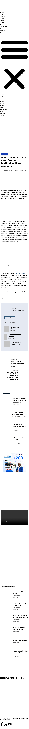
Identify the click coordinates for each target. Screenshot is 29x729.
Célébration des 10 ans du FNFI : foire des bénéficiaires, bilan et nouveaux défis (13, 162)
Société (2, 12)
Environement (3, 26)
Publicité (2, 32)
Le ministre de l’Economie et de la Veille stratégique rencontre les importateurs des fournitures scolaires (16, 328)
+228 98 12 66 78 (4, 710)
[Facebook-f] (2, 724)
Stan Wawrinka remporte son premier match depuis (20, 616)
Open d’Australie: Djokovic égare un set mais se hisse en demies (17, 364)
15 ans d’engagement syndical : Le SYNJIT (19, 628)
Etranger (2, 18)
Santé (1, 28)
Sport (1, 24)
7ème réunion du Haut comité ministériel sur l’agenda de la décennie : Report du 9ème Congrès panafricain (11, 376)
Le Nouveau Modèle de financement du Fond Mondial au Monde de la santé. (19, 413)
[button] (14, 64)
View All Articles (10, 317)
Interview (2, 30)
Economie (2, 16)
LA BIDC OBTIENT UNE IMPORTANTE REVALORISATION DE (19, 604)
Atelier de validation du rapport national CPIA (20, 399)
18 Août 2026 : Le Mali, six (20, 640)
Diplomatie (2, 20)
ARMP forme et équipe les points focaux (19, 439)
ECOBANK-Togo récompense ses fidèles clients (19, 426)
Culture (2, 22)
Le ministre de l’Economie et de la (20, 592)
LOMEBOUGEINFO (8, 170)
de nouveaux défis (20, 273)
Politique (2, 14)
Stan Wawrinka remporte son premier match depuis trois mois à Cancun (17, 343)
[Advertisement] (14, 134)
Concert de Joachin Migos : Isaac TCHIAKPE (20, 652)
